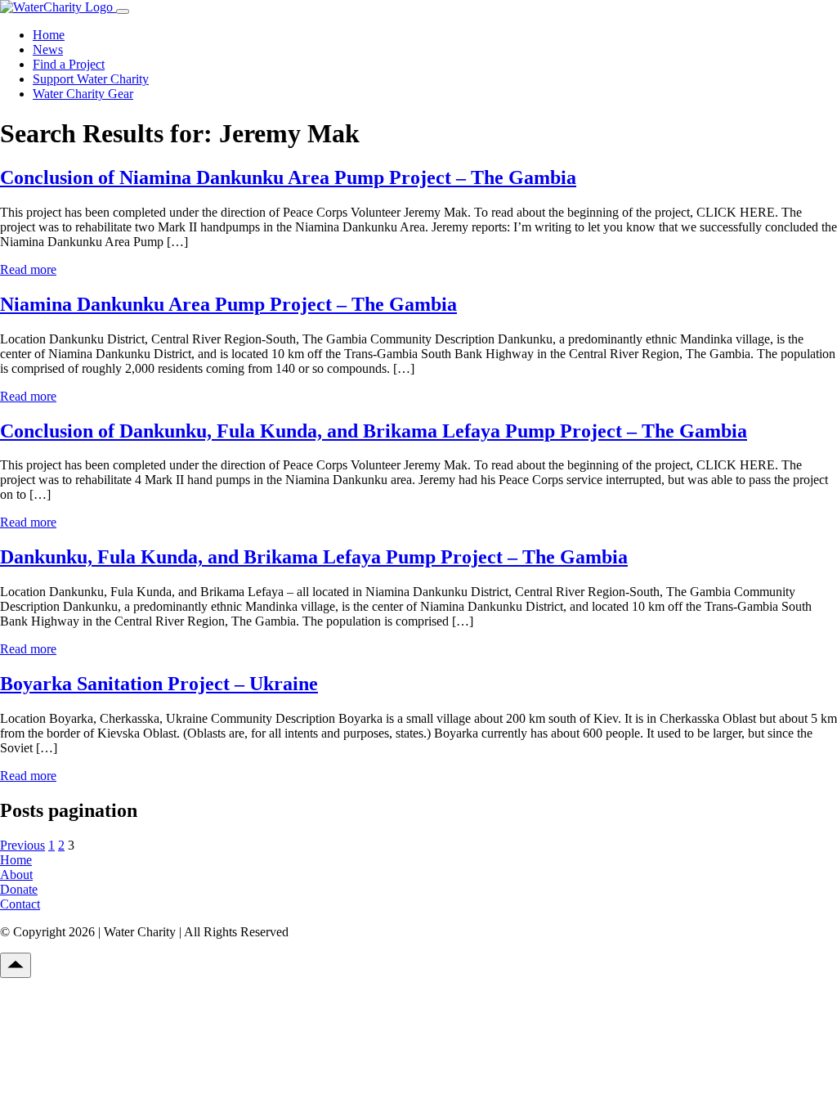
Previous (22, 845)
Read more (28, 269)
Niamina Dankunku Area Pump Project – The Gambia (228, 304)
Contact (20, 904)
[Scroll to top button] (15, 965)
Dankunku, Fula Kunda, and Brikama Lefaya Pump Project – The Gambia (314, 556)
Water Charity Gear (83, 94)
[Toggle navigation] (122, 11)
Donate (19, 889)
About (16, 874)
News (48, 49)
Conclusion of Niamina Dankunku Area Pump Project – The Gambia (288, 177)
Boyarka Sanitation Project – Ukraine (159, 683)
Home (49, 35)
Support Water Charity (91, 79)
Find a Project (69, 64)
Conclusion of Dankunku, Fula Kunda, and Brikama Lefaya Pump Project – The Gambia (373, 431)
